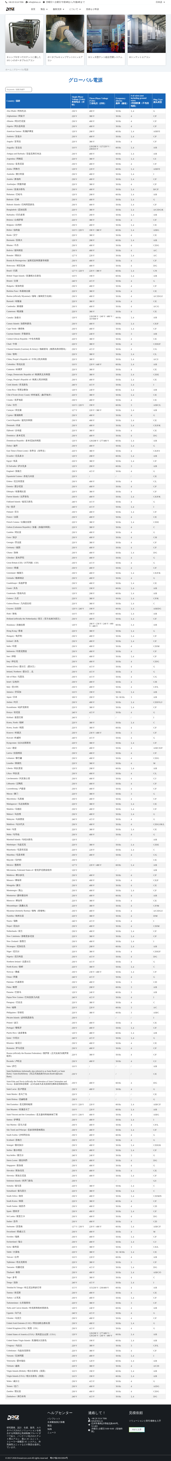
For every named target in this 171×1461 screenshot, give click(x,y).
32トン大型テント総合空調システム (105, 57)
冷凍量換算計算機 (56, 1422)
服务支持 (57, 9)
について (73, 9)
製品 (43, 9)
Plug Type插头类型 (158, 100)
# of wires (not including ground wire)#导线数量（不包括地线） (140, 101)
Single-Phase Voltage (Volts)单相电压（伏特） (78, 101)
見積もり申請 (92, 9)
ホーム (8, 69)
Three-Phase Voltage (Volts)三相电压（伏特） (98, 100)
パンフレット (53, 1418)
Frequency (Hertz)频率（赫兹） (122, 100)
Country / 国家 (13, 101)
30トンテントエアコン (139, 57)
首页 (33, 9)
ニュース (51, 1432)
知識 (49, 1429)
